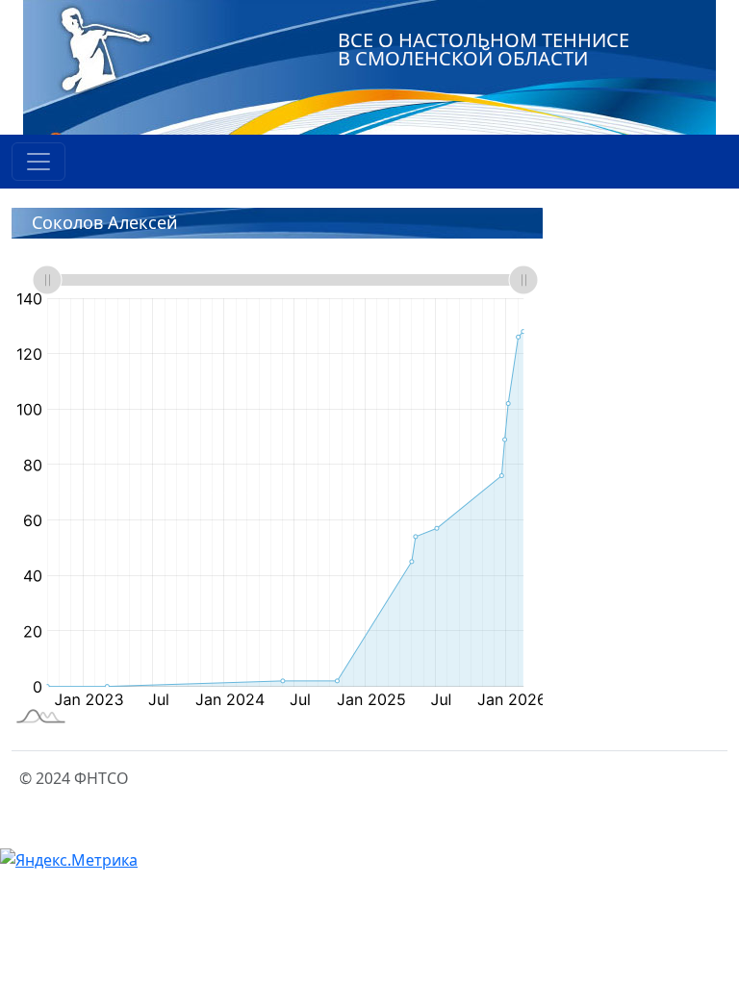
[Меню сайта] (38, 161)
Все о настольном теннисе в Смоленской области (483, 49)
